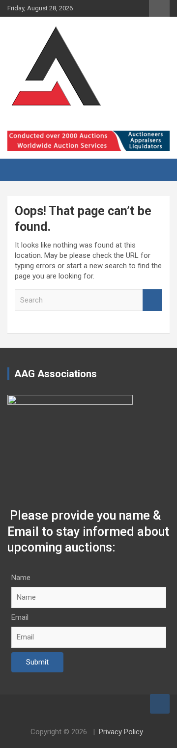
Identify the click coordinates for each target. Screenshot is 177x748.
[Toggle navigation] (19, 170)
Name (20, 577)
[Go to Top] (160, 704)
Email (20, 617)
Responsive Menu (159, 8)
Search (152, 300)
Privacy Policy (121, 731)
